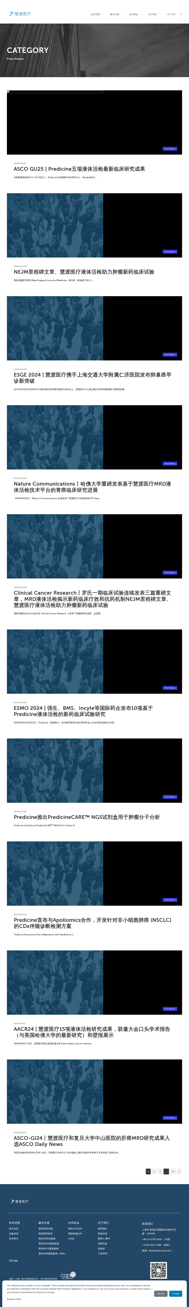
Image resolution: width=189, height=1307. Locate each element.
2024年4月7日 (19, 1023)
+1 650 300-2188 (151, 1245)
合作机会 (133, 14)
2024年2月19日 (20, 1132)
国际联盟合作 (75, 1233)
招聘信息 (102, 1243)
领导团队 (102, 1228)
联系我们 (147, 1223)
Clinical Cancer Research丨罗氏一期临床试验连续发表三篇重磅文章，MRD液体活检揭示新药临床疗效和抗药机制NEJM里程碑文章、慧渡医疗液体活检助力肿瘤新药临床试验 (93, 599)
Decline (160, 1294)
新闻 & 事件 (104, 1238)
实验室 (101, 1248)
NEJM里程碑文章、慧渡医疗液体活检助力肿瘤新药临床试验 (84, 272)
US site (171, 14)
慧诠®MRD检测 (47, 1238)
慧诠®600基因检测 (49, 1243)
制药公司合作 (75, 1228)
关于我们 (152, 14)
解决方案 (114, 14)
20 (173, 1171)
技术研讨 (13, 1238)
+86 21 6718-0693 (152, 1239)
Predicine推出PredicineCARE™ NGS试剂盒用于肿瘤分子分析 (87, 817)
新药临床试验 (46, 1228)
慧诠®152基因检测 (49, 1248)
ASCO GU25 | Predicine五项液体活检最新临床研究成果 (79, 169)
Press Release (170, 149)
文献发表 (13, 1233)
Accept (176, 1294)
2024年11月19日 (20, 266)
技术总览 (13, 1228)
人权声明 (102, 1253)
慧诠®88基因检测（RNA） (53, 1253)
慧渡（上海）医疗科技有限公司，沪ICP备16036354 (33, 1279)
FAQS (71, 1238)
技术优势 (95, 14)
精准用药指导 (46, 1233)
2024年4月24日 (20, 812)
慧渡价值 (102, 1233)
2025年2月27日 (20, 163)
